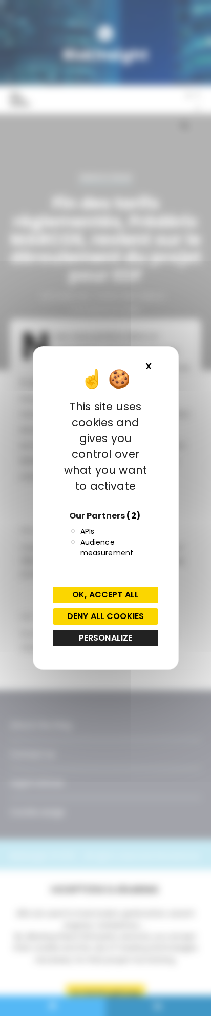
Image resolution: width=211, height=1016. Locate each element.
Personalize (106, 638)
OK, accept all (105, 595)
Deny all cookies (105, 616)
